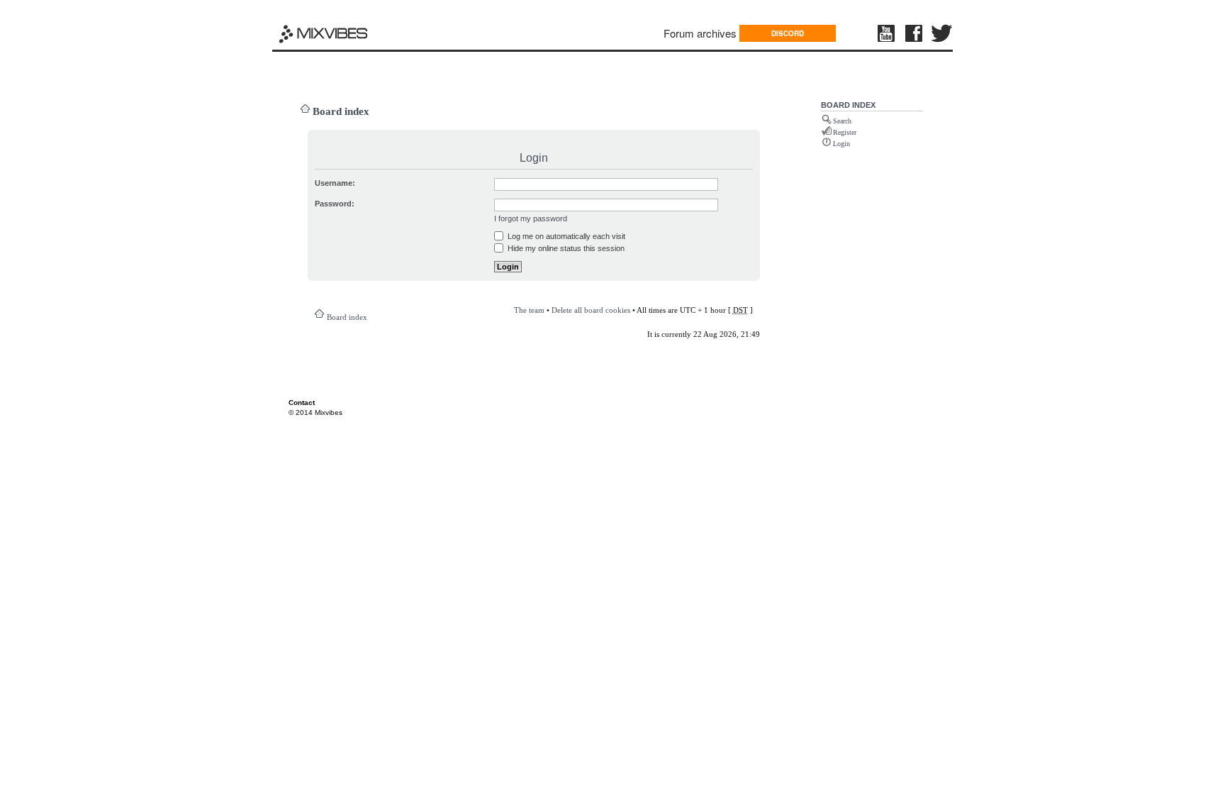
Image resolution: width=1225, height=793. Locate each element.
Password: (334, 203)
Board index (341, 111)
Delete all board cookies (591, 310)
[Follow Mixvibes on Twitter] (942, 33)
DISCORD (787, 33)
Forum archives (700, 33)
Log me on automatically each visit (565, 236)
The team (529, 310)
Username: (335, 183)
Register (844, 132)
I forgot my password (530, 218)
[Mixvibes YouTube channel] (887, 33)
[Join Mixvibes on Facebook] (914, 33)
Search (842, 121)
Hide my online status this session (565, 248)
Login (841, 144)
